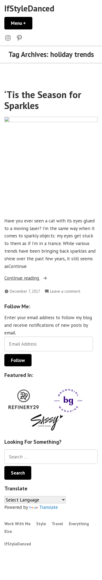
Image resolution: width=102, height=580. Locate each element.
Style (41, 523)
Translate (48, 507)
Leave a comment (65, 291)
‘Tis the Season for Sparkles (42, 99)
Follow (18, 360)
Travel (57, 523)
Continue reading (31, 278)
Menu (21, 23)
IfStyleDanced (29, 8)
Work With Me (17, 523)
